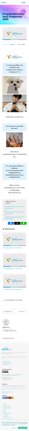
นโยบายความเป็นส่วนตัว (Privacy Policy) (9, 423)
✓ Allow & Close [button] (22, 427)
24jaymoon (13, 44)
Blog (8, 8)
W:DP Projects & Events (7, 362)
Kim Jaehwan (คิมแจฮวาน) (10, 300)
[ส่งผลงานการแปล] (5, 393)
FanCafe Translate (14, 8)
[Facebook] (5, 398)
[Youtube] (8, 398)
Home (3, 8)
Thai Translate (19, 300)
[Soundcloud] (12, 398)
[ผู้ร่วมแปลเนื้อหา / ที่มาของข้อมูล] (7, 391)
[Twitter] (3, 398)
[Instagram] (10, 398)
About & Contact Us (6, 361)
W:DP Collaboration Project (7, 363)
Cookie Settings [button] (5, 364)
